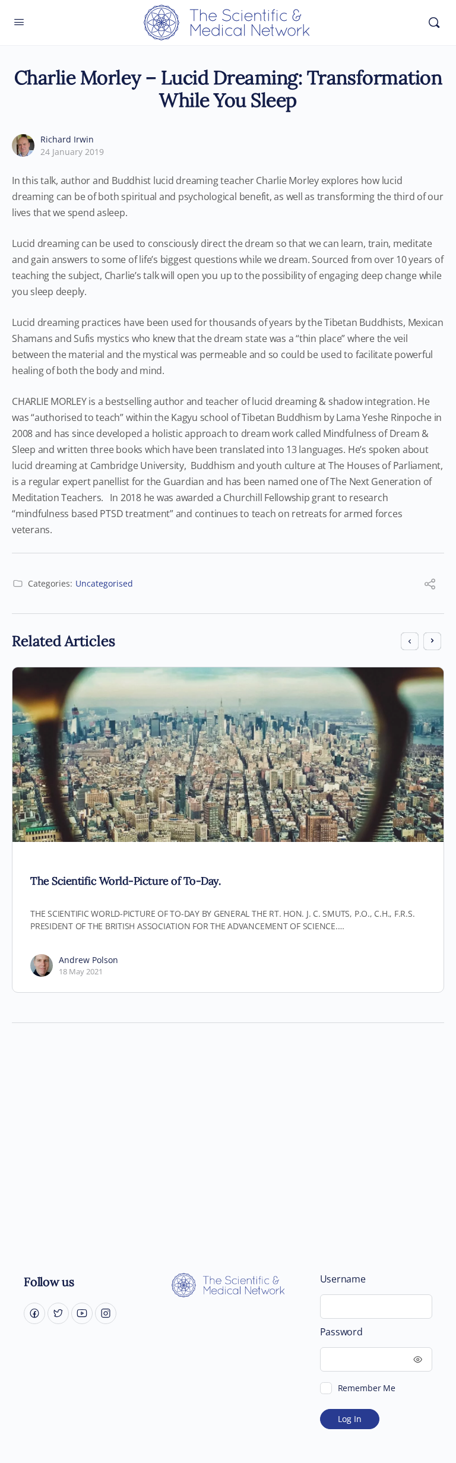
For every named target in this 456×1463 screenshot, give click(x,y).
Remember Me (366, 1388)
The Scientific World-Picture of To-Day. (125, 881)
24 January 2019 (72, 151)
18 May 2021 (81, 971)
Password (341, 1332)
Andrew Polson (88, 959)
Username (343, 1279)
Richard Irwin (67, 139)
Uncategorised (104, 583)
